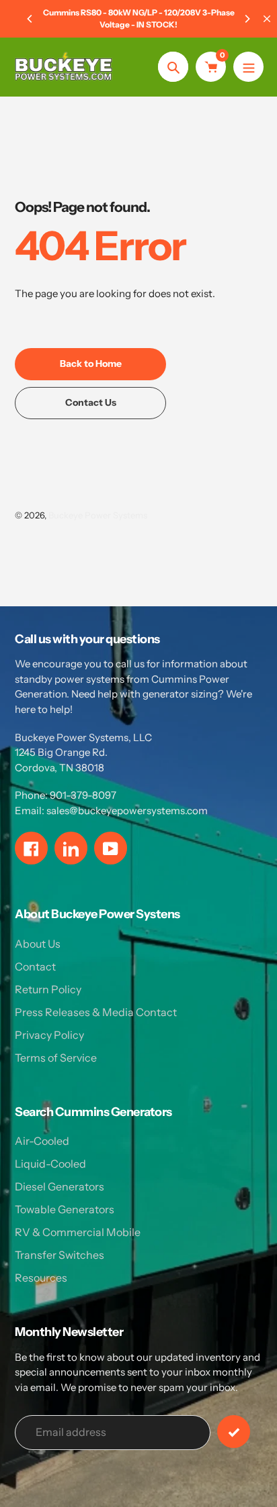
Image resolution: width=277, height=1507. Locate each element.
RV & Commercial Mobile (78, 1232)
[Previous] (30, 18)
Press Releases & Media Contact (96, 1012)
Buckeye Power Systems (97, 515)
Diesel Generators (59, 1186)
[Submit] (233, 1431)
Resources (41, 1277)
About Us (38, 943)
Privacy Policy (49, 1035)
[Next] (246, 18)
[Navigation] (248, 67)
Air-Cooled (42, 1141)
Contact (35, 966)
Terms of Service (56, 1057)
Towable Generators (64, 1209)
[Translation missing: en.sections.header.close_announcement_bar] (267, 18)
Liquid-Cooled (50, 1163)
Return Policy (48, 989)
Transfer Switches (59, 1255)
